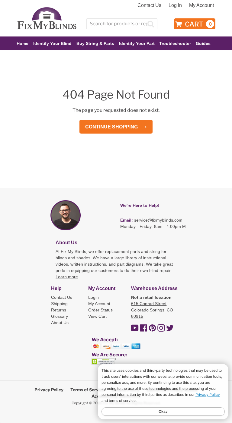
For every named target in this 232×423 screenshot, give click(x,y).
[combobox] (121, 23)
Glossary (59, 316)
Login (93, 297)
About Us (60, 322)
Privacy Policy (48, 389)
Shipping (59, 303)
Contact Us (149, 5)
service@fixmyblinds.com (158, 220)
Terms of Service (87, 389)
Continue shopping (111, 126)
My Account (201, 5)
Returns (58, 310)
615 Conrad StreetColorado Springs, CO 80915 (152, 310)
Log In (175, 5)
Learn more (67, 276)
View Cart (97, 316)
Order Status (100, 310)
